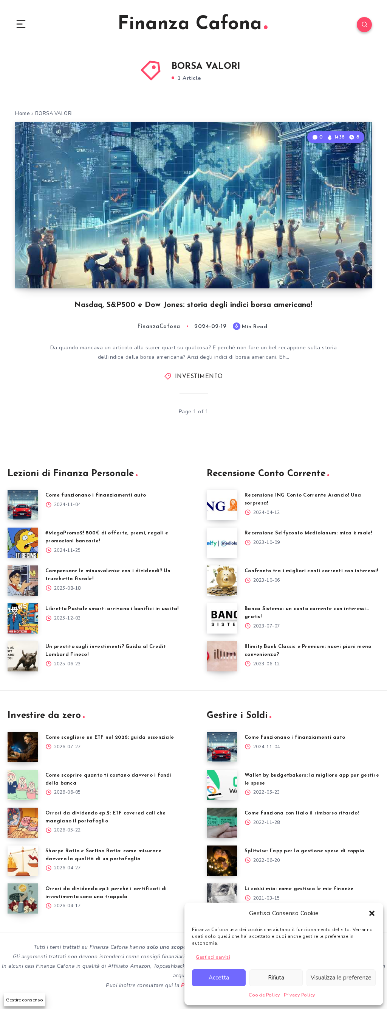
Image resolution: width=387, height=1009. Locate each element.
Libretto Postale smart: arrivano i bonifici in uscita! (112, 608)
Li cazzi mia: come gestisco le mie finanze (299, 888)
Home (22, 113)
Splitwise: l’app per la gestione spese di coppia (304, 851)
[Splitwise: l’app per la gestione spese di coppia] (222, 861)
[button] (372, 913)
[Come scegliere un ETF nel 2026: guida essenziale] (23, 747)
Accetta (219, 977)
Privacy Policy (299, 995)
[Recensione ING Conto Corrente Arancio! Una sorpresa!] (222, 505)
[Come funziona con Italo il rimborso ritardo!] (222, 823)
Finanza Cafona (190, 24)
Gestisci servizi (213, 957)
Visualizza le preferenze (341, 977)
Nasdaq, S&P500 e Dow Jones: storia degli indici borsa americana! (193, 305)
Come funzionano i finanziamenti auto (95, 495)
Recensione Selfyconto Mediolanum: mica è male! (308, 533)
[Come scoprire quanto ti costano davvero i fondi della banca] (23, 785)
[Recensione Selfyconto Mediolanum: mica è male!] (222, 543)
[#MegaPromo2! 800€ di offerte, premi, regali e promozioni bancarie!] (23, 543)
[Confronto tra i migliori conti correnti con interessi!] (222, 580)
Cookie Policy (264, 995)
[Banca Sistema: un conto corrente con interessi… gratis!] (222, 618)
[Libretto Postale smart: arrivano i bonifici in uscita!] (23, 618)
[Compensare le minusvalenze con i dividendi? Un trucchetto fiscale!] (23, 580)
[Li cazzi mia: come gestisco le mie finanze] (222, 898)
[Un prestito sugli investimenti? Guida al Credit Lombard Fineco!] (23, 656)
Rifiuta (276, 977)
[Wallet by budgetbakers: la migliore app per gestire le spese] (222, 785)
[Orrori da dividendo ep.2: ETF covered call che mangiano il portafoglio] (23, 823)
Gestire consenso (24, 1000)
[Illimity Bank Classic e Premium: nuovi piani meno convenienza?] (222, 656)
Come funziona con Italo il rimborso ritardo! (302, 813)
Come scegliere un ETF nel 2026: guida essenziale (109, 737)
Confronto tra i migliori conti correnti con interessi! (311, 570)
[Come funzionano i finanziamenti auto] (23, 505)
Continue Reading (345, 267)
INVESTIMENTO (199, 377)
